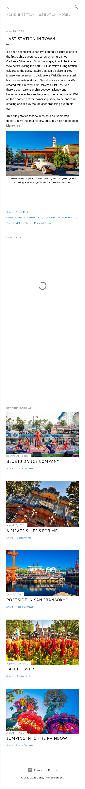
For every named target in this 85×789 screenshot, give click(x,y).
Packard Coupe (43, 222)
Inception (26, 14)
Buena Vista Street (25, 217)
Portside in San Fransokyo (37, 599)
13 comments (23, 675)
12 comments (23, 537)
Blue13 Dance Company (32, 461)
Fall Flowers (21, 669)
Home (11, 14)
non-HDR (70, 217)
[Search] (76, 6)
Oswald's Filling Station (19, 222)
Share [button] (9, 212)
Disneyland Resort (53, 217)
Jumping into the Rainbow (36, 738)
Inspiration (47, 14)
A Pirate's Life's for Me (32, 530)
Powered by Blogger (45, 770)
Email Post (22, 212)
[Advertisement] (42, 369)
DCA (39, 217)
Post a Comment (26, 468)
